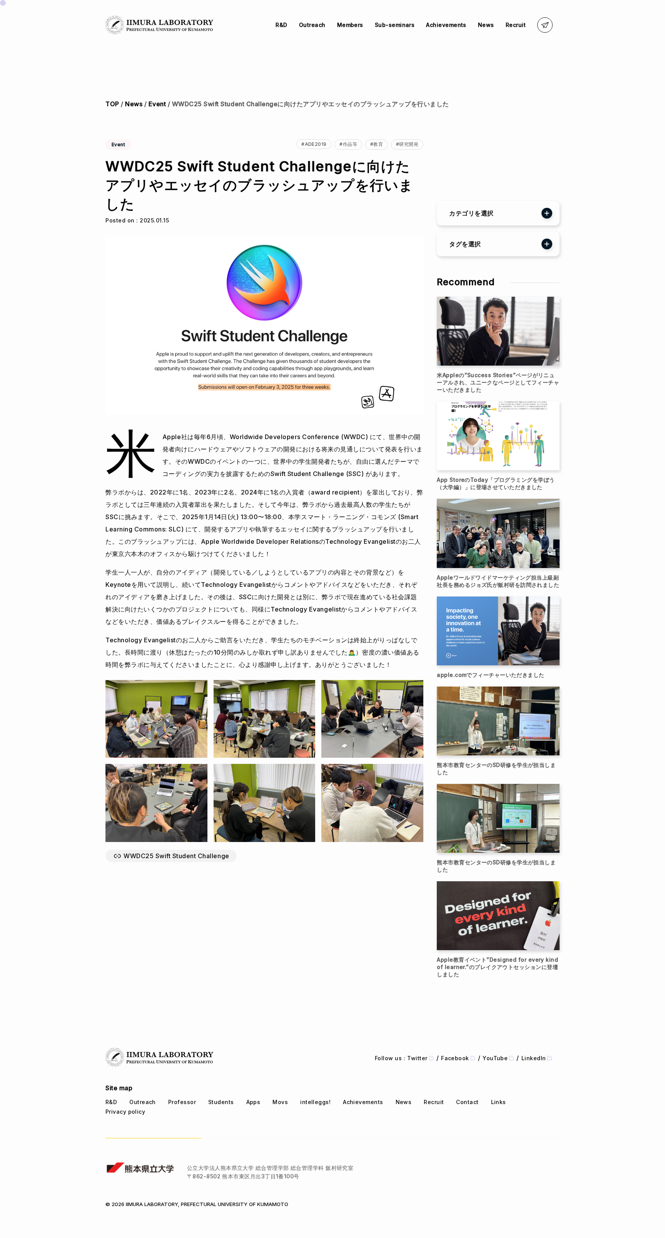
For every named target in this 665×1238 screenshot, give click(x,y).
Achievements (446, 25)
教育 (378, 144)
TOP (112, 104)
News (486, 25)
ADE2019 (316, 144)
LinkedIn (533, 1058)
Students (221, 1102)
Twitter (417, 1058)
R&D (281, 25)
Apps (253, 1102)
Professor (182, 1102)
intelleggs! (315, 1102)
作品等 (350, 144)
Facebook (455, 1058)
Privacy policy (125, 1111)
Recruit (516, 25)
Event (157, 104)
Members (350, 25)
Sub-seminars (394, 25)
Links (498, 1102)
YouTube (495, 1058)
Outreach (312, 25)
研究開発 (408, 144)
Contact (467, 1102)
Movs (280, 1102)
